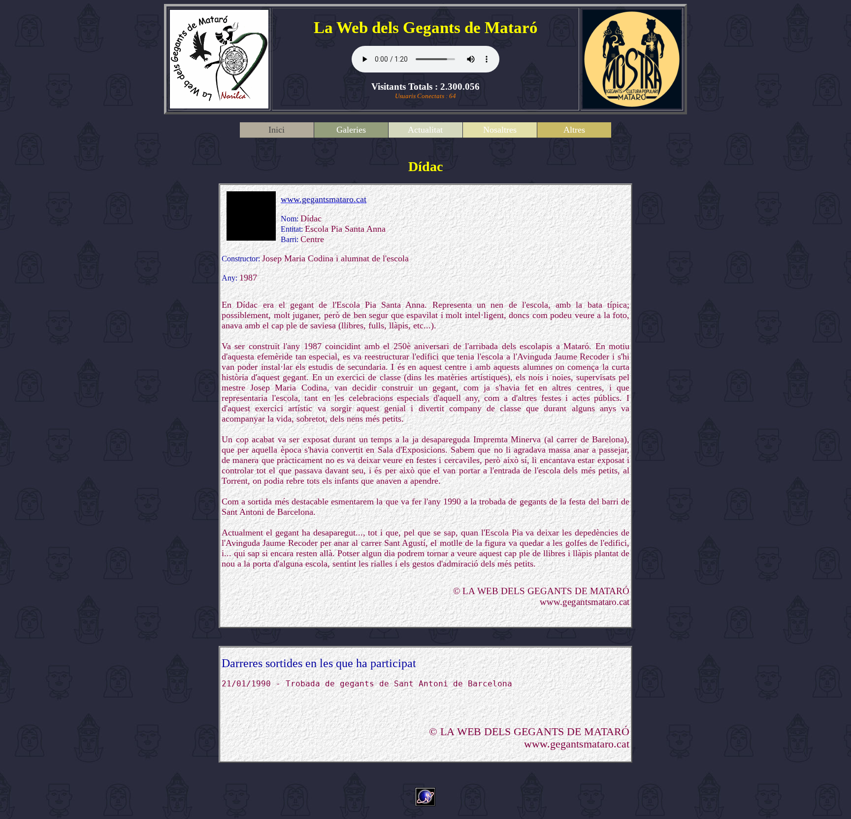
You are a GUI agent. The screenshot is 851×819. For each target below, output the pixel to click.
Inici (276, 130)
